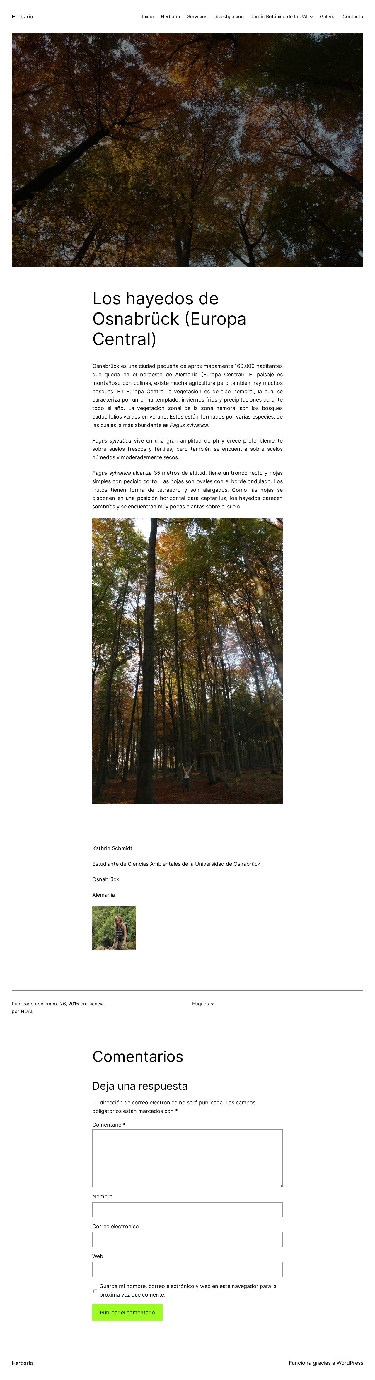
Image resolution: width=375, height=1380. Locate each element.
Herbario (22, 16)
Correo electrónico (115, 1226)
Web (97, 1256)
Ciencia (95, 1004)
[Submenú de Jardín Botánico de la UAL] (311, 16)
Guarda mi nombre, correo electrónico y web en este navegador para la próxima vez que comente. (188, 1290)
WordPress (350, 1363)
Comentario (109, 1125)
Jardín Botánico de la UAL (280, 16)
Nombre (102, 1196)
